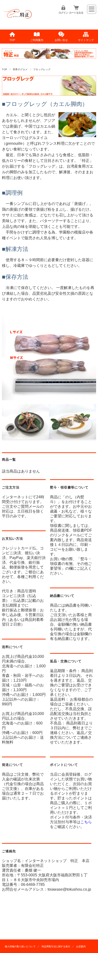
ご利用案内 (36, 40)
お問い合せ (61, 40)
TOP (12, 40)
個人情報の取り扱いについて (20, 946)
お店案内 (81, 946)
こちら (86, 822)
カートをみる (76, 12)
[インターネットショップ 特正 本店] (17, 21)
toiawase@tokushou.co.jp (69, 889)
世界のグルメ (20, 69)
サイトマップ (86, 40)
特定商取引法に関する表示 (56, 946)
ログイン (63, 12)
